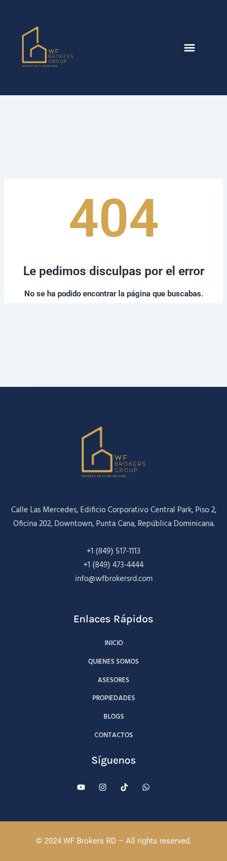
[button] (189, 48)
